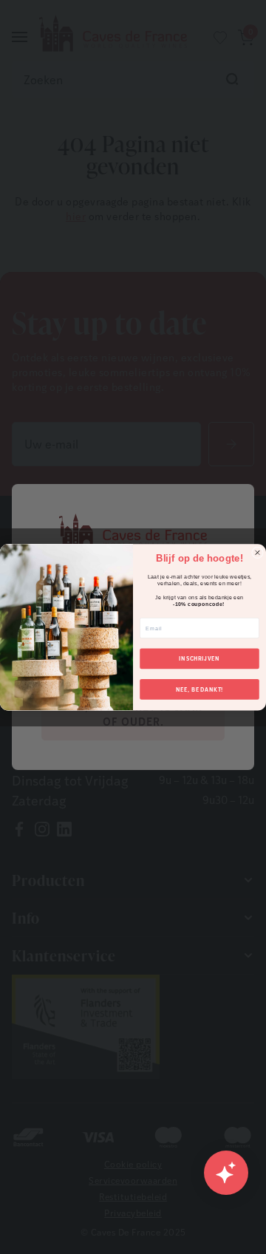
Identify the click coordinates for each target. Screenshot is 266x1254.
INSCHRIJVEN (199, 658)
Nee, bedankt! (200, 689)
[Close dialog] (258, 553)
